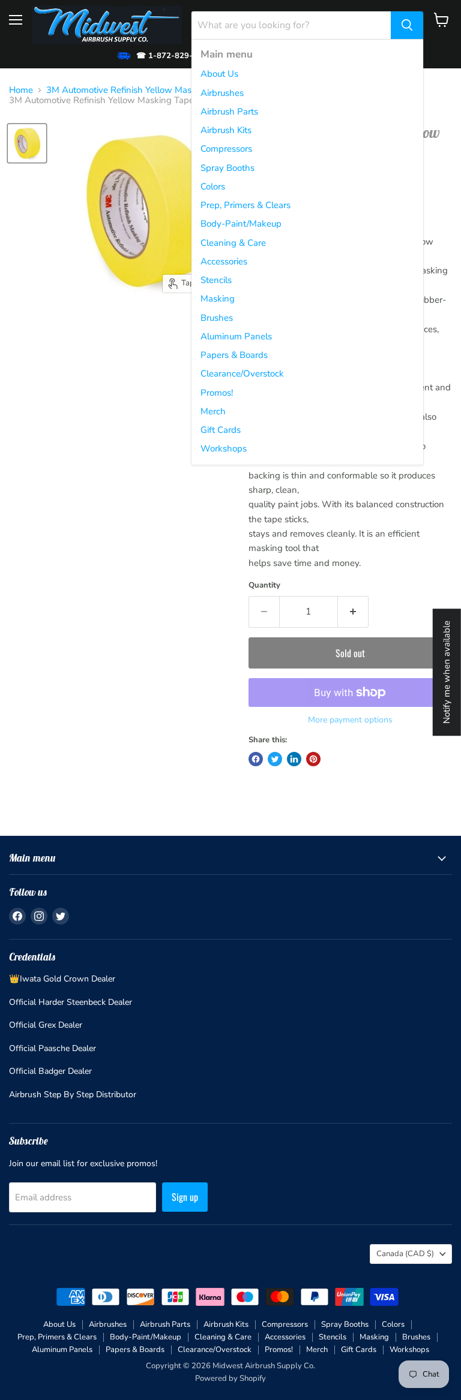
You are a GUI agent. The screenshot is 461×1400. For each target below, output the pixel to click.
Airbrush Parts (229, 112)
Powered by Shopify (230, 1378)
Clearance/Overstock (242, 374)
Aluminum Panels (236, 336)
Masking (217, 299)
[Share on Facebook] (256, 759)
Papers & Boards (234, 355)
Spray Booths (227, 168)
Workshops (223, 448)
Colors (212, 186)
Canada (405, 1253)
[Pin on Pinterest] (313, 759)
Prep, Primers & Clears (245, 205)
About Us (219, 74)
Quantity (264, 585)
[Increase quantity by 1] (353, 611)
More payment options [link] (350, 720)
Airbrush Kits (226, 130)
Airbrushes (222, 93)
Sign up (185, 1197)
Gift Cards (220, 430)
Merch (213, 411)
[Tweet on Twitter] (275, 759)
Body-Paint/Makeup (241, 224)
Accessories (223, 261)
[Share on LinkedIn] (294, 759)
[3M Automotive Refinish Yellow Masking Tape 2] (27, 143)
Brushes (216, 318)
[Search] (407, 25)
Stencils (216, 280)
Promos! (216, 393)
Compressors (226, 149)
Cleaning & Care (233, 243)
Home (21, 90)
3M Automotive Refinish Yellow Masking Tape (138, 90)
